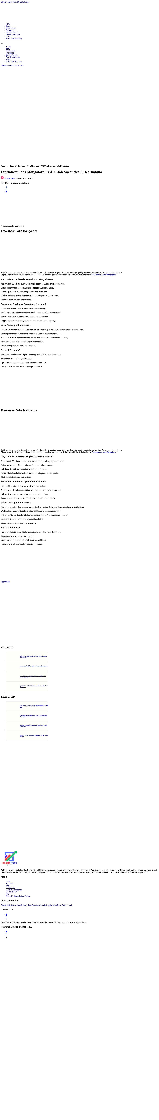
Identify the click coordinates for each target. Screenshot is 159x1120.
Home (8, 24)
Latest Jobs (16, 905)
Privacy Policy (11, 892)
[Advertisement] (9, 113)
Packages (10, 30)
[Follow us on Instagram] (6, 918)
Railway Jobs (26, 905)
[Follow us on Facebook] (6, 916)
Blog (7, 886)
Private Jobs (6, 905)
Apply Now (5, 582)
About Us (9, 883)
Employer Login (7, 65)
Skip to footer (23, 2)
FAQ (7, 894)
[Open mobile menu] (2, 43)
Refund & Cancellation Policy (18, 896)
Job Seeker (18, 65)
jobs (12, 166)
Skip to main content (9, 2)
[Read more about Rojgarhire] (2, 178)
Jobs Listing (10, 28)
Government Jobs (39, 905)
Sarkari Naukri (11, 32)
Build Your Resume (14, 39)
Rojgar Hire (9, 178)
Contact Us (10, 888)
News (8, 37)
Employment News (54, 905)
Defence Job (67, 905)
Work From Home (13, 34)
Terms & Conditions (14, 890)
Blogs (8, 26)
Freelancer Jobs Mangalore (104, 275)
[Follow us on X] (6, 914)
